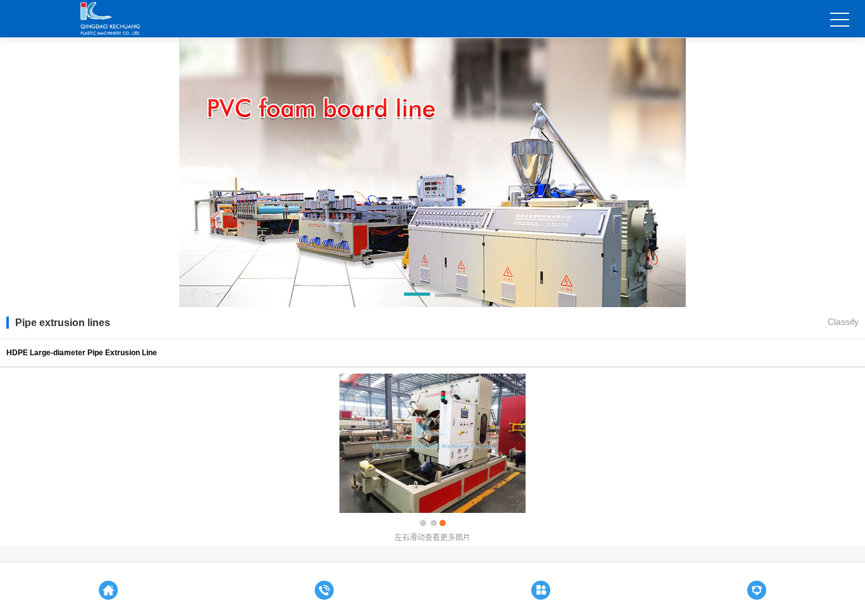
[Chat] (540, 587)
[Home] (325, 587)
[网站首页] (108, 587)
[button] (417, 296)
